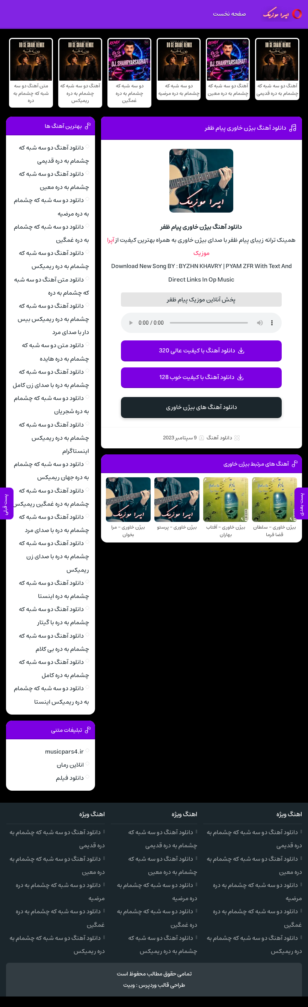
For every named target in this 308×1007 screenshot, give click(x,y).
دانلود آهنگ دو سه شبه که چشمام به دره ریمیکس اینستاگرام (54, 438)
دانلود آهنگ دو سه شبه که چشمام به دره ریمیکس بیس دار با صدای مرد (53, 319)
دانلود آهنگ (219, 437)
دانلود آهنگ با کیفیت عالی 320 (197, 350)
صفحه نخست (229, 14)
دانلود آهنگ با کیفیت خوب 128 (196, 377)
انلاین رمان (70, 765)
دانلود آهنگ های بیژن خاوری (201, 407)
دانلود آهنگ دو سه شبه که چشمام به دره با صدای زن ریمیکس (54, 556)
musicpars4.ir (64, 751)
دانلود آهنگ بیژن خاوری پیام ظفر (245, 128)
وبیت (129, 985)
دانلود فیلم (70, 778)
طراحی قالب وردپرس (162, 985)
